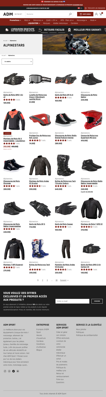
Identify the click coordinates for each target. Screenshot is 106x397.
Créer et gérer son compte (61, 334)
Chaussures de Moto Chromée (11, 182)
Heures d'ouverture (41, 337)
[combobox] (49, 14)
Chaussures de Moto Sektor (89, 96)
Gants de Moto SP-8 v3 (64, 95)
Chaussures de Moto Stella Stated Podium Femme (65, 136)
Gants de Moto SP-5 (37, 224)
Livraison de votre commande (61, 344)
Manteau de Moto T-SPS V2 (91, 224)
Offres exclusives (62, 338)
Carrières (39, 341)
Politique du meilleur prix (61, 369)
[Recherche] (70, 14)
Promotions (14, 20)
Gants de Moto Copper (64, 224)
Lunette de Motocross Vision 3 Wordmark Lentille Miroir (38, 97)
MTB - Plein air (66, 20)
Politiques (80, 332)
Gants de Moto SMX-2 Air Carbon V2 (91, 265)
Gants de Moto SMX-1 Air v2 (13, 96)
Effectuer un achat (61, 357)
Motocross (37, 20)
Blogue (39, 350)
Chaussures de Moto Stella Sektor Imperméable (91, 182)
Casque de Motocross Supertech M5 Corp (89, 136)
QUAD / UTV (50, 20)
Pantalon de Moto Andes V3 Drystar (65, 265)
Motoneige (81, 20)
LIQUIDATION (33, 23)
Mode (92, 20)
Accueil (5, 41)
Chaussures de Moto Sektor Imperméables (12, 225)
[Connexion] (96, 14)
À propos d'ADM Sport (42, 331)
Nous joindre (81, 329)
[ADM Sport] (12, 14)
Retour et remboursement (62, 375)
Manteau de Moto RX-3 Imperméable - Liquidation (14, 139)
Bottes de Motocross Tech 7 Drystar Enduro (65, 182)
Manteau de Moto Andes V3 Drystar (39, 182)
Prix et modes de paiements (61, 363)
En (81, 8)
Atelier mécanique (60, 351)
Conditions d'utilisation (41, 345)
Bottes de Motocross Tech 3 (39, 265)
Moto (26, 20)
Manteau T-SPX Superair (13, 264)
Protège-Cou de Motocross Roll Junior (40, 136)
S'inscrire (97, 301)
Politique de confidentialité (87, 335)
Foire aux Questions (60, 381)
